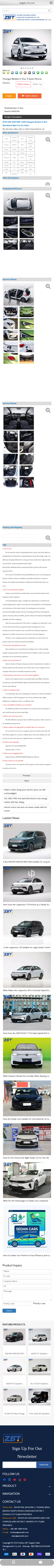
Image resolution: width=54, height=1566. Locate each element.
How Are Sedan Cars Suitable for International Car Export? (27, 1119)
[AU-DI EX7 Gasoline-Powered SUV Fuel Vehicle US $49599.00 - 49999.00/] (39, 1366)
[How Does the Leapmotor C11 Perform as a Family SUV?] (27, 884)
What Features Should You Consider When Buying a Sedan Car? (27, 1076)
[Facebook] (5, 1480)
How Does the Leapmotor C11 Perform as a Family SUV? (27, 904)
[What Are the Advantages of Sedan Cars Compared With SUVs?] (27, 1180)
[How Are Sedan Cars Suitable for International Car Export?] (27, 1098)
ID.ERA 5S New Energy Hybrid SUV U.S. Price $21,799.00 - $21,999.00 (14, 1413)
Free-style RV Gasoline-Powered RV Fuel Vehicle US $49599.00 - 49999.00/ (39, 1413)
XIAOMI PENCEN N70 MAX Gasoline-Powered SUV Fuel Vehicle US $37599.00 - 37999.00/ (14, 1353)
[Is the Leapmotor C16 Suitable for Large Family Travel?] (27, 927)
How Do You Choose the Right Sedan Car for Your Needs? (27, 1158)
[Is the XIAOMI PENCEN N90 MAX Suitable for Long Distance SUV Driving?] (27, 841)
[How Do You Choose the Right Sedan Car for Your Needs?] (27, 1139)
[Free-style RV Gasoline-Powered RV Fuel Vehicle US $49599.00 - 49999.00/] (39, 1397)
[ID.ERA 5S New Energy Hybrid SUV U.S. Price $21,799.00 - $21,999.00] (14, 1397)
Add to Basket (31, 96)
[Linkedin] (10, 1480)
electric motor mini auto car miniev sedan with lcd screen (25, 809)
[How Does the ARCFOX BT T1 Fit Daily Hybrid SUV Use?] (27, 1013)
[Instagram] (20, 1480)
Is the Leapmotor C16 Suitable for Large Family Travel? (27, 947)
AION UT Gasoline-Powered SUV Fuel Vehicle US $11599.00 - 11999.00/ (40, 1353)
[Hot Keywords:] (49, 10)
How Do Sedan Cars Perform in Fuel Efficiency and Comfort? (27, 1255)
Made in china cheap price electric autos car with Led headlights (24, 792)
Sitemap (26, 1546)
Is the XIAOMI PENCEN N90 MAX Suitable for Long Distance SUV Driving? (27, 862)
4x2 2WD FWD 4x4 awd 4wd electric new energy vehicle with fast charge (25, 800)
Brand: (7, 111)
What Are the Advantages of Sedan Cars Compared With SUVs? (27, 1201)
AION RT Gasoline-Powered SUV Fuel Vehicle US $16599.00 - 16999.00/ (14, 1383)
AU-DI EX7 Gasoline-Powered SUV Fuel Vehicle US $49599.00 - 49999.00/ (39, 1383)
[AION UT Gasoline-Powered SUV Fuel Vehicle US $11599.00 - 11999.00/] (39, 1337)
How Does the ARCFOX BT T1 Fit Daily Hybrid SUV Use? (27, 1033)
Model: (7, 108)
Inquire (9, 96)
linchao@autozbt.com (19, 1532)
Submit (9, 1311)
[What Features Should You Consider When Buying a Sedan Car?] (27, 1055)
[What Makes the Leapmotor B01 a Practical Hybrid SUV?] (27, 970)
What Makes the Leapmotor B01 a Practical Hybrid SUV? (27, 990)
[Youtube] (15, 1480)
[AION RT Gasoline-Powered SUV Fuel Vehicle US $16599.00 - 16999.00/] (14, 1366)
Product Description (13, 117)
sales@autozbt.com (20, 1536)
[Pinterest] (25, 1480)
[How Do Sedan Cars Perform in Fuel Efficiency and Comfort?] (27, 1229)
